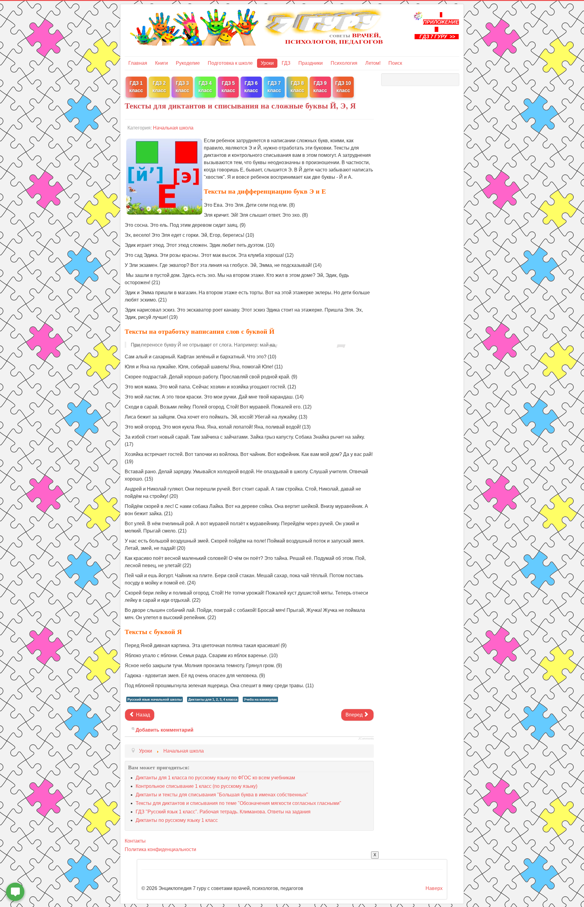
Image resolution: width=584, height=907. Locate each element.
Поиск (395, 63)
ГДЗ (286, 63)
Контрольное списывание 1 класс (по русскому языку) (196, 786)
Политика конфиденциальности (160, 849)
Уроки (267, 63)
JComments (366, 738)
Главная (137, 63)
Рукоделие (188, 63)
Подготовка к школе (230, 63)
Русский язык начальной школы (154, 699)
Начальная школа (173, 127)
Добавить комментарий (164, 730)
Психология (344, 63)
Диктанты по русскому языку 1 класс (177, 820)
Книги (161, 63)
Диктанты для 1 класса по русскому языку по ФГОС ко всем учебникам (215, 777)
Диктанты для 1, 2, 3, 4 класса (212, 699)
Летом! (373, 63)
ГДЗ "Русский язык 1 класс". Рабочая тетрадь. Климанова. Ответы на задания (223, 811)
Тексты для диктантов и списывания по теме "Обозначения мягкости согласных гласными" (238, 803)
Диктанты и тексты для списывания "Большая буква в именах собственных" (222, 794)
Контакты (135, 840)
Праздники (310, 63)
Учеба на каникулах (260, 699)
